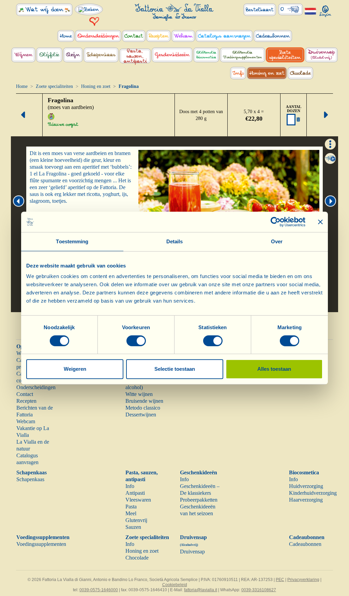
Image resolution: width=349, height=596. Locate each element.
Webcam (25, 421)
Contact (24, 394)
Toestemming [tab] (72, 241)
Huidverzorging (306, 486)
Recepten (26, 401)
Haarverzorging (306, 500)
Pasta (131, 506)
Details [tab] (174, 241)
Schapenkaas (31, 472)
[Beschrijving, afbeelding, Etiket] (330, 144)
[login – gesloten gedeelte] (325, 10)
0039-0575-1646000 (98, 589)
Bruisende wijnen (144, 401)
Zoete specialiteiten (54, 86)
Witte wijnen (139, 394)
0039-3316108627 (258, 589)
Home (22, 86)
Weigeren (75, 369)
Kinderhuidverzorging (313, 493)
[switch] (136, 340)
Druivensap (192, 551)
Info (129, 486)
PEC (280, 579)
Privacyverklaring (303, 579)
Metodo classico (142, 408)
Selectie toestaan (174, 369)
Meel (130, 513)
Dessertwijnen (140, 414)
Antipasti (135, 493)
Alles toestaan (274, 369)
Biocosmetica (304, 472)
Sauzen (133, 527)
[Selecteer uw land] (310, 11)
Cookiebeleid (174, 584)
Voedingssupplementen (43, 537)
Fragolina (60, 100)
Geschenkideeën (198, 472)
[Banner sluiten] (320, 221)
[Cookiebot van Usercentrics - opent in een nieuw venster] (275, 222)
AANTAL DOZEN (293, 109)
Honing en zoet (95, 86)
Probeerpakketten (198, 500)
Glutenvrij (136, 520)
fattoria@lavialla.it (200, 589)
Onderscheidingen (36, 387)
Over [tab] (277, 241)
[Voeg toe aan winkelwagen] (330, 158)
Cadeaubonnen (306, 537)
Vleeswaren (138, 500)
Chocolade (137, 558)
